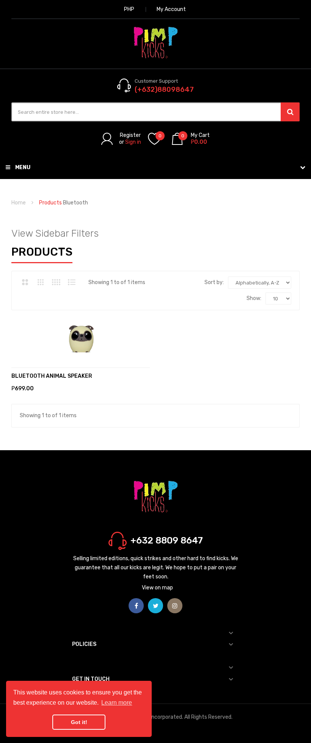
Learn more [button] (116, 702)
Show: (254, 298)
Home (18, 202)
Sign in (133, 142)
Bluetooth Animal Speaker (51, 376)
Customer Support (156, 81)
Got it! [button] (79, 722)
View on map (157, 587)
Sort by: (214, 282)
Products (50, 202)
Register (130, 135)
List (71, 282)
